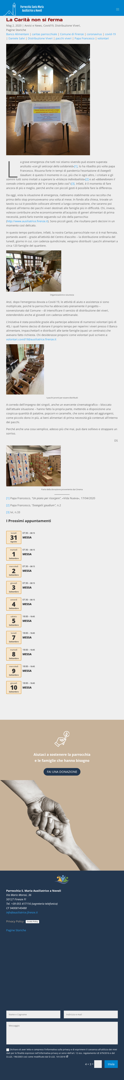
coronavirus (94, 34)
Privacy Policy (15, 921)
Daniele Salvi (16, 38)
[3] (73, 183)
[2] (87, 179)
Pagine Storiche (16, 30)
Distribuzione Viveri (67, 25)
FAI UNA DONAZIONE (62, 772)
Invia (111, 1064)
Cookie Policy (32, 922)
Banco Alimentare (17, 34)
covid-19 (110, 34)
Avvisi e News (33, 25)
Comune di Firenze (72, 34)
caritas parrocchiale (44, 34)
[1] (75, 166)
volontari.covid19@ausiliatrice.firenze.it (31, 339)
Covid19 (48, 25)
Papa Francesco (85, 38)
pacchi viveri (64, 38)
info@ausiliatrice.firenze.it (22, 912)
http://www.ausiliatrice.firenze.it (27, 221)
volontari (103, 38)
